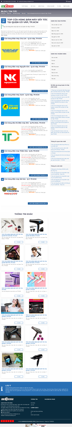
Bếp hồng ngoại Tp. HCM (57, 33)
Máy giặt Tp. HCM (56, 36)
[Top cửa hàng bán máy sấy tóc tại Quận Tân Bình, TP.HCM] (36, 225)
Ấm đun (53, 60)
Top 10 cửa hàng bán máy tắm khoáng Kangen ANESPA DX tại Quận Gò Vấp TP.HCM (60, 102)
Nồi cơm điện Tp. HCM (57, 24)
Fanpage (69, 1)
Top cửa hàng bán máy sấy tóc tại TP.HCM (12, 288)
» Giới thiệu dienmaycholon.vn (39, 62)
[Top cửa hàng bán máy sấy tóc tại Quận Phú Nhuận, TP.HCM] (12, 225)
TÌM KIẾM (67, 6)
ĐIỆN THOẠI (41, 6)
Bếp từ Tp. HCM (55, 30)
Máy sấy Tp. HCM (56, 45)
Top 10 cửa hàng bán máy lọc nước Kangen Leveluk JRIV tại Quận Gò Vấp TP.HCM (59, 107)
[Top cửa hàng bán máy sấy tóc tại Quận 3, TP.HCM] (36, 306)
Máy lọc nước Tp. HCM (57, 39)
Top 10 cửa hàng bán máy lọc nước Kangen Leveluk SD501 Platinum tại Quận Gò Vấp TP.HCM (60, 117)
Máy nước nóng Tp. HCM (57, 42)
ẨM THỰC (33, 6)
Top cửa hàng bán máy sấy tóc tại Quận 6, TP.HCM (12, 369)
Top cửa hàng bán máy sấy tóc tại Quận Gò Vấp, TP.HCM (39, 13)
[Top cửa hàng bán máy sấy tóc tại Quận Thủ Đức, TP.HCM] (36, 252)
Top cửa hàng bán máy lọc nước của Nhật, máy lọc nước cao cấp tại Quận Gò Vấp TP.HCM (60, 132)
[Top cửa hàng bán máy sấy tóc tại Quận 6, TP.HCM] (12, 360)
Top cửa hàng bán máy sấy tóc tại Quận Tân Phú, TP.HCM (12, 262)
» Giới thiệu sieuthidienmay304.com (38, 147)
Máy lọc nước (55, 72)
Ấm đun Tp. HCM (55, 27)
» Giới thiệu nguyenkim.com (40, 91)
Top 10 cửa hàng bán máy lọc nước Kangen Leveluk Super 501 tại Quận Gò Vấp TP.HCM (60, 122)
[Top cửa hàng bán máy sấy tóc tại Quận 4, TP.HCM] (12, 333)
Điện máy (9, 13)
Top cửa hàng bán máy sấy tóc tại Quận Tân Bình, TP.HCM (36, 235)
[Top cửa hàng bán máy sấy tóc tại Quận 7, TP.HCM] (36, 360)
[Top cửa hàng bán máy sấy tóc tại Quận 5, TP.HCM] (36, 333)
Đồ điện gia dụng (16, 13)
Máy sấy (23, 13)
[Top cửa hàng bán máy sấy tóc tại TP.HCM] (12, 279)
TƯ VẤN (59, 6)
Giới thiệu (33, 402)
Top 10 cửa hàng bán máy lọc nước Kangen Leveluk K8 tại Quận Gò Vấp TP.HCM (59, 127)
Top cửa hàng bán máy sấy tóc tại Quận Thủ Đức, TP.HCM (36, 262)
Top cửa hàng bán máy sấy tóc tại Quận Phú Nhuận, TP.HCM (12, 235)
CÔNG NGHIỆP (50, 6)
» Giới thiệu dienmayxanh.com (39, 119)
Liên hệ (32, 404)
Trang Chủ (3, 13)
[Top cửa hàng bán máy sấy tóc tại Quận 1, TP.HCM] (36, 279)
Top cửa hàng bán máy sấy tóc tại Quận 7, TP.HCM (36, 369)
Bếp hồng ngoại (55, 66)
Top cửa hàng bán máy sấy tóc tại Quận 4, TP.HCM (12, 342)
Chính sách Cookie (35, 414)
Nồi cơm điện (55, 57)
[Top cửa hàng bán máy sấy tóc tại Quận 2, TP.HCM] (12, 306)
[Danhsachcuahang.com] (7, 6)
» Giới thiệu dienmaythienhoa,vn (38, 175)
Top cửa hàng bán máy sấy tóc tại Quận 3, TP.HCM (36, 315)
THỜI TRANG (25, 6)
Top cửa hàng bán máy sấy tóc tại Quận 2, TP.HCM (12, 315)
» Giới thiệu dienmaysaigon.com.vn (38, 203)
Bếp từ (53, 63)
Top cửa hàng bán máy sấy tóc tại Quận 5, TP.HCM (36, 342)
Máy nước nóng (55, 75)
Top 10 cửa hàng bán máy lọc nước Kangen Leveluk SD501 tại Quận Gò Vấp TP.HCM (60, 112)
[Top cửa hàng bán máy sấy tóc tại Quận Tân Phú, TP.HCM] (12, 252)
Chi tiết (18, 242)
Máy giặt (53, 69)
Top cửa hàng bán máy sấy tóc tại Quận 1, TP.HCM (36, 288)
